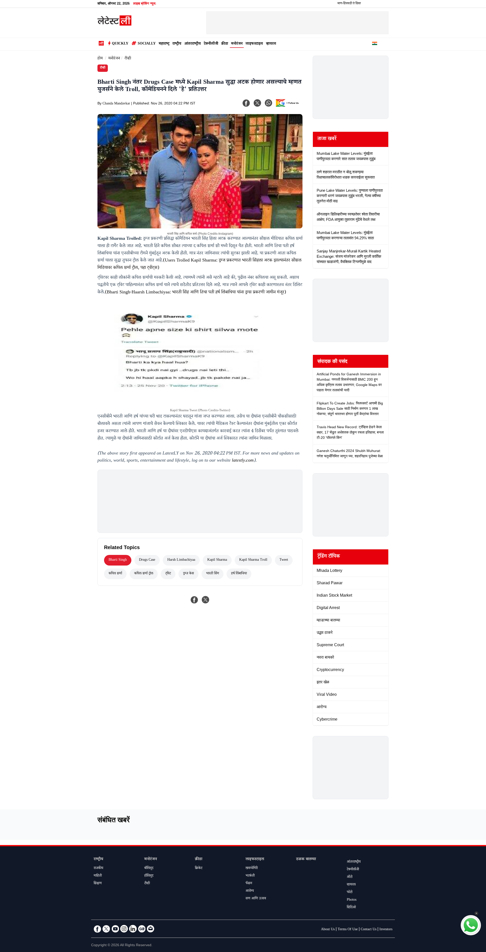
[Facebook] (246, 103)
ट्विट (168, 574)
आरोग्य (250, 891)
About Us (328, 930)
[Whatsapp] (268, 103)
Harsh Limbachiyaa (181, 560)
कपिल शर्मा (115, 574)
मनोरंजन (236, 44)
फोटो (349, 892)
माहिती (98, 876)
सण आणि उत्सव (256, 899)
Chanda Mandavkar (116, 104)
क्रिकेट (198, 868)
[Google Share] (288, 106)
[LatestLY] (114, 24)
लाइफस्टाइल (254, 44)
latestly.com (243, 460)
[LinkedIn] (133, 929)
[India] (374, 44)
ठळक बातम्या (306, 859)
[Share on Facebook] (194, 599)
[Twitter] (106, 929)
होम (100, 59)
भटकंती (250, 876)
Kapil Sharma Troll (253, 560)
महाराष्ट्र (164, 44)
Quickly (120, 44)
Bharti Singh (118, 560)
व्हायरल (271, 44)
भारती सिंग (212, 574)
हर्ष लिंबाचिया (239, 574)
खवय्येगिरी (252, 868)
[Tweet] (205, 599)
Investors (385, 930)
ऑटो (349, 877)
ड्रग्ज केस (188, 574)
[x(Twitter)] (257, 103)
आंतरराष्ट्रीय (192, 44)
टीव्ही (128, 59)
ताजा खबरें (326, 139)
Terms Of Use (348, 930)
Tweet (283, 560)
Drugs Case (147, 560)
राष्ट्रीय (176, 44)
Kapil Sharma (217, 560)
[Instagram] (124, 929)
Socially (147, 44)
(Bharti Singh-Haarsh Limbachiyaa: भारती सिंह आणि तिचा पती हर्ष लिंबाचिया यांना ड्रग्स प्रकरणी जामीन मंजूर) (195, 292)
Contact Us (368, 930)
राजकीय (98, 868)
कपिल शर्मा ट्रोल (143, 574)
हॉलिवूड (148, 876)
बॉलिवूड (148, 868)
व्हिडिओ (351, 908)
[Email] (150, 929)
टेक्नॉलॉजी (211, 44)
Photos (351, 900)
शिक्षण (98, 883)
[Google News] (142, 929)
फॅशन (249, 883)
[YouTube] (115, 929)
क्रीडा (224, 44)
